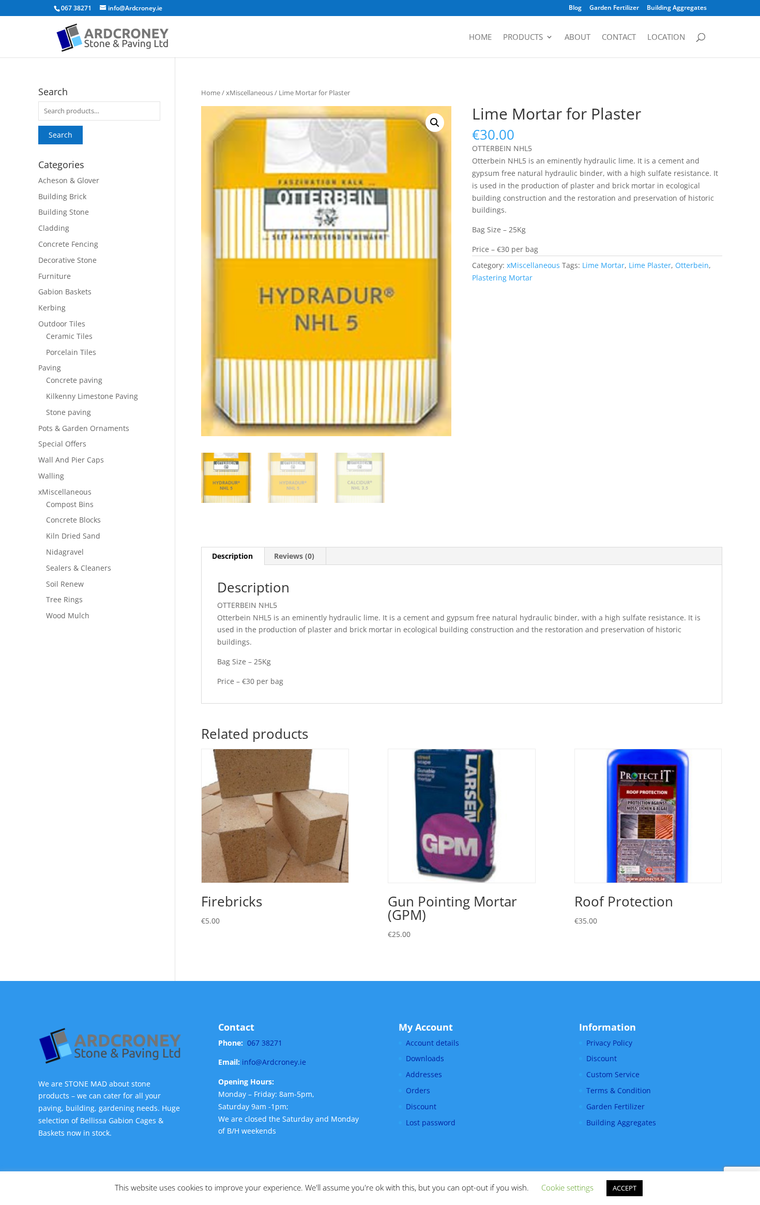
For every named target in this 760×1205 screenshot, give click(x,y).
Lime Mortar (603, 265)
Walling (51, 476)
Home (480, 37)
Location (666, 37)
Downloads (425, 1058)
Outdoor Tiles (61, 324)
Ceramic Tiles (69, 336)
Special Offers (62, 444)
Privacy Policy (609, 1043)
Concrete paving (74, 380)
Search (60, 135)
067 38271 (264, 1043)
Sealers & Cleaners (78, 568)
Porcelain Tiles (71, 352)
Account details (432, 1043)
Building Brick (62, 196)
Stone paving (68, 412)
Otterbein (692, 265)
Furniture (54, 276)
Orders (418, 1090)
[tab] (233, 556)
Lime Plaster (650, 265)
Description (232, 556)
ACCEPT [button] (624, 1188)
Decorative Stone (67, 260)
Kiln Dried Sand (73, 536)
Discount (421, 1106)
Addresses (424, 1074)
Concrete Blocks (73, 520)
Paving (49, 368)
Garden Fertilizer (614, 8)
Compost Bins (70, 504)
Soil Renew (65, 584)
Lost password (430, 1122)
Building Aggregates (677, 8)
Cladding (53, 228)
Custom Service (613, 1074)
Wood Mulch (67, 615)
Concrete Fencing (68, 244)
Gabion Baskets (65, 291)
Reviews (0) (294, 556)
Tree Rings (64, 599)
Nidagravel (65, 552)
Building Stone (63, 212)
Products (523, 37)
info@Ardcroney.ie (274, 1062)
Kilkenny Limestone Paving (92, 396)
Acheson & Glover (68, 180)
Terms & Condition (618, 1090)
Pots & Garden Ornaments (83, 428)
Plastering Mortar (502, 277)
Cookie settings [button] (567, 1187)
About (577, 37)
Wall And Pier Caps (71, 460)
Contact (619, 37)
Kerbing (52, 308)
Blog (575, 8)
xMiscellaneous (249, 92)
